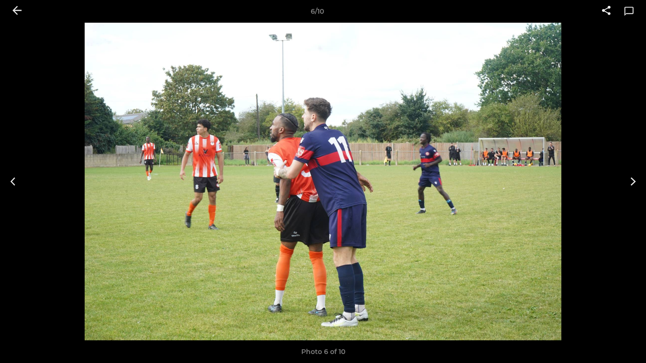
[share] (606, 11)
